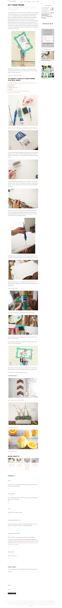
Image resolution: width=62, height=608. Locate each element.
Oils (25, 1)
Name (9, 585)
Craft (33, 1)
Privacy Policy (51, 601)
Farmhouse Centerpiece (13, 427)
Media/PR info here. (44, 15)
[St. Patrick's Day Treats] (47, 77)
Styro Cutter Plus (11, 84)
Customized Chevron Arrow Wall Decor (16, 400)
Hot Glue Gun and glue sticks (14, 92)
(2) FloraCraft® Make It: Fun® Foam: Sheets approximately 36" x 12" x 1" (23, 82)
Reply (9, 488)
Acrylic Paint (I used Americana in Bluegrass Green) (18, 90)
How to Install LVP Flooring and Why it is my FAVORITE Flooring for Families (47, 60)
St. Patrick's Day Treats (44, 78)
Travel (37, 1)
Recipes (29, 1)
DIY (22, 1)
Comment (10, 571)
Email (9, 589)
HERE (9, 15)
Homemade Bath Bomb (12, 451)
